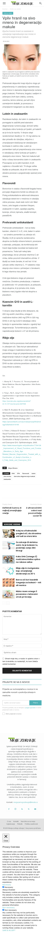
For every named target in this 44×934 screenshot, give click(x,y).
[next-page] (7, 603)
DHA (13, 473)
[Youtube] (35, 809)
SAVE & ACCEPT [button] (8, 930)
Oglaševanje (10, 824)
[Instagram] (15, 809)
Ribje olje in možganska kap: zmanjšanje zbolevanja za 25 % (27, 571)
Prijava (35, 703)
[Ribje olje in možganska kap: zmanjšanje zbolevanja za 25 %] (8, 571)
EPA (18, 473)
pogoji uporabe (30, 708)
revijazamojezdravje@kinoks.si (25, 802)
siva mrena (7, 476)
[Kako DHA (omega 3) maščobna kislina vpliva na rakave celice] (8, 559)
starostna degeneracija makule (24, 476)
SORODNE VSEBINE (12, 524)
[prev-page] (4, 603)
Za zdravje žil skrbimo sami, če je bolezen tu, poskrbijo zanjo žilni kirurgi (27, 546)
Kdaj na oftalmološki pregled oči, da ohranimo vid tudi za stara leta (28, 533)
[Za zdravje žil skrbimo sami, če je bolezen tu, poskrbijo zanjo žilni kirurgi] (8, 545)
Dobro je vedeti (15, 9)
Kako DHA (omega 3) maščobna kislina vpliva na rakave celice (28, 559)
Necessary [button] (6, 885)
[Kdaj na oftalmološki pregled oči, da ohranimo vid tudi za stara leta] (8, 533)
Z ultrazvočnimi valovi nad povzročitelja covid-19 (34, 512)
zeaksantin (7, 479)
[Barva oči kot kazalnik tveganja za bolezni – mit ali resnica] (8, 582)
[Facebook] (8, 809)
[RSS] (22, 809)
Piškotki (19, 824)
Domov (5, 9)
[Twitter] (28, 809)
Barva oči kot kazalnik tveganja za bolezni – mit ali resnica (28, 582)
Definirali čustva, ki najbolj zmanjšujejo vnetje (12, 511)
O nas (9, 821)
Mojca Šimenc (13, 468)
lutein (33, 473)
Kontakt (16, 821)
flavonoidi (25, 473)
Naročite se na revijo (28, 821)
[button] (4, 3)
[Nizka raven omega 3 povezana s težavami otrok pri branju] (8, 594)
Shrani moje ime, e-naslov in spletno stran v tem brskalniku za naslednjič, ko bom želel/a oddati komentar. (21, 661)
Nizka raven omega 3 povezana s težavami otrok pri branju (27, 594)
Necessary (9, 887)
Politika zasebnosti (31, 824)
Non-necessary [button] (8, 907)
